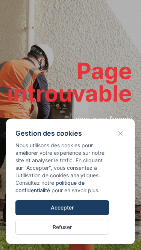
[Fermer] (120, 133)
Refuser (62, 227)
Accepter (62, 207)
